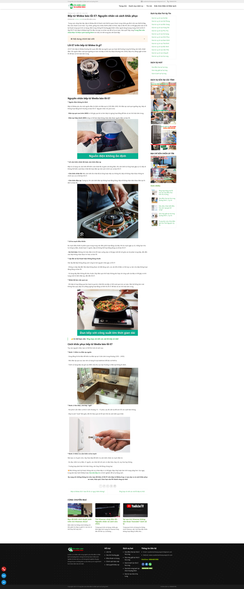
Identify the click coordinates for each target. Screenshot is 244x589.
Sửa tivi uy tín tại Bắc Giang (161, 24)
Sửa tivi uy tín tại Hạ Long (160, 56)
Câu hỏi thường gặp (112, 555)
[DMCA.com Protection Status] (147, 568)
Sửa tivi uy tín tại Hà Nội (159, 18)
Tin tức (149, 6)
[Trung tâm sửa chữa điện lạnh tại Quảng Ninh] (78, 6)
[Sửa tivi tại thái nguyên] (163, 162)
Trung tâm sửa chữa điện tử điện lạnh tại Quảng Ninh (93, 586)
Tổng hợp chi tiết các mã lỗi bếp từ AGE (102, 339)
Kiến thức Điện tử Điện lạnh (165, 6)
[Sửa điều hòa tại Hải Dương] (163, 90)
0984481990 (153, 559)
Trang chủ (123, 6)
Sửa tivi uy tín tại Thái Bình (160, 43)
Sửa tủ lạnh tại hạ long (159, 73)
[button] (107, 39)
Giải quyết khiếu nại (112, 565)
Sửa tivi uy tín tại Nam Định (161, 40)
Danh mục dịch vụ (136, 6)
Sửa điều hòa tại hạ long (159, 67)
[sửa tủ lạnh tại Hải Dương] (163, 137)
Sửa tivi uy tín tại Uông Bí (160, 53)
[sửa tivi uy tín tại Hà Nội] (163, 176)
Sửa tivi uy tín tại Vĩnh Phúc (161, 37)
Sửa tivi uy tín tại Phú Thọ (160, 31)
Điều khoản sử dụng (112, 558)
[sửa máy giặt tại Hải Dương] (163, 111)
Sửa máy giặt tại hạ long (159, 70)
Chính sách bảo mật (112, 561)
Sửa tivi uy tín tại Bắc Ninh (160, 46)
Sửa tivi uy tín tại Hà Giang (160, 34)
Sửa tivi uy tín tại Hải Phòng (161, 21)
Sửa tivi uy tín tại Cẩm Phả (160, 50)
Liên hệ (108, 552)
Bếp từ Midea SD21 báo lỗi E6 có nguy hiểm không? (88, 491)
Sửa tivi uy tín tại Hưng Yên (160, 27)
